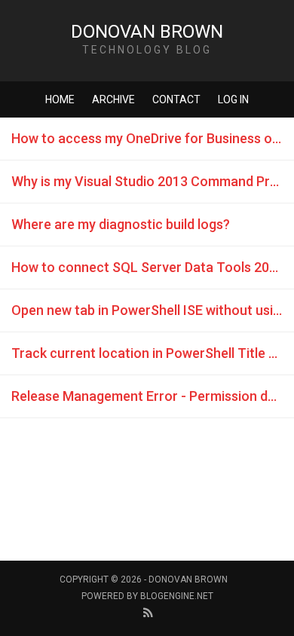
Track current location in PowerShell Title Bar (150, 353)
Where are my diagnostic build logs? (120, 224)
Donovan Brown (147, 31)
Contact (176, 99)
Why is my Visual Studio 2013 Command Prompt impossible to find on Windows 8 (152, 181)
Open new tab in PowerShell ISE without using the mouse (152, 310)
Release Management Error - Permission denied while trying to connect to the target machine (152, 396)
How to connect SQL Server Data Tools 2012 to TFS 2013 (152, 267)
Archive (113, 99)
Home (60, 99)
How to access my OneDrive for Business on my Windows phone (152, 138)
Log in (233, 99)
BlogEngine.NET (176, 596)
